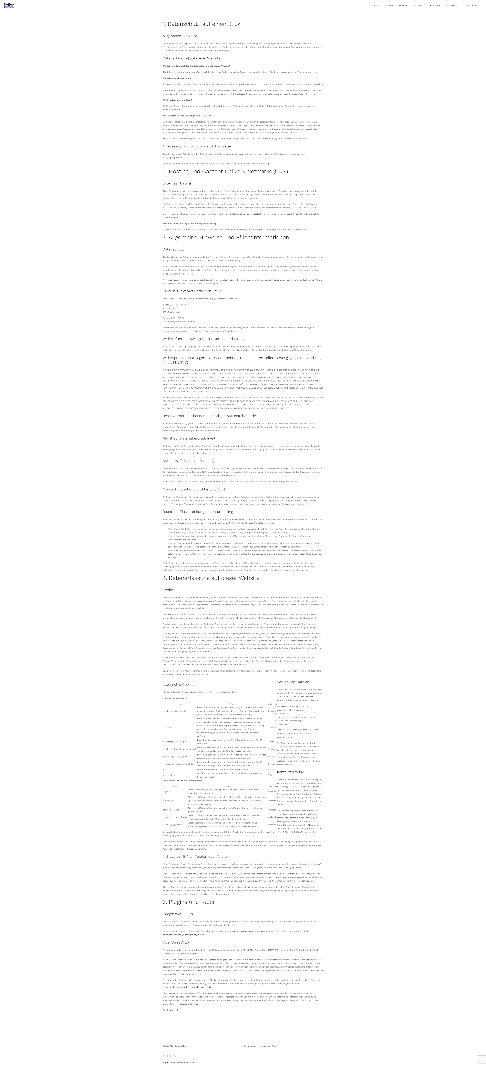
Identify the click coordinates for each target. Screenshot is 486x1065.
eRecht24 (175, 1010)
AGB (192, 1062)
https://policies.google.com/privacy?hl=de (183, 935)
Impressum (168, 1062)
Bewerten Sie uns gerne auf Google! (261, 1046)
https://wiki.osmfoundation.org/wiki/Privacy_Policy (187, 987)
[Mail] (171, 1056)
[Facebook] (167, 1056)
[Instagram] (164, 1056)
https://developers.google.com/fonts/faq (244, 931)
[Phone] (175, 1056)
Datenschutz (181, 1062)
